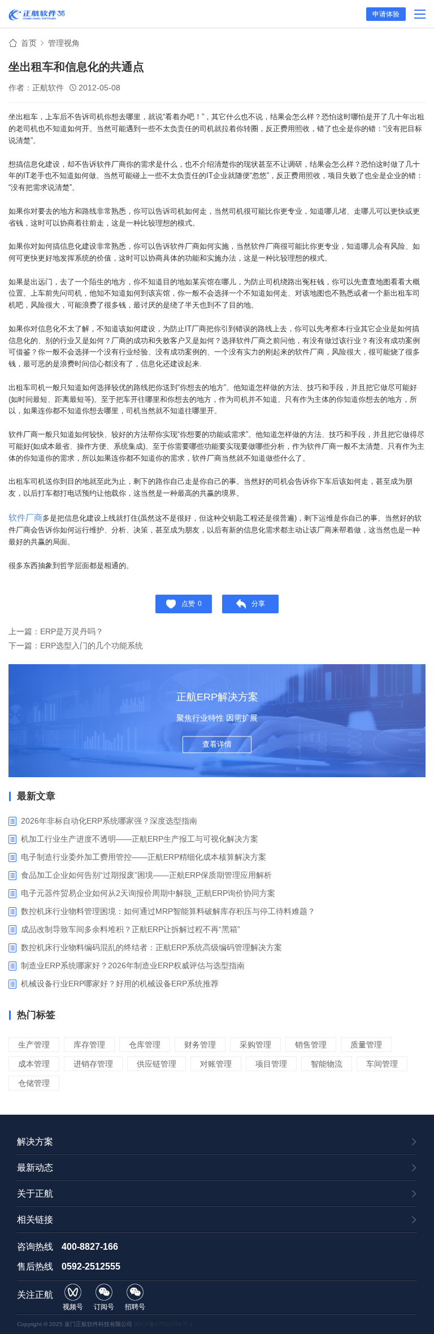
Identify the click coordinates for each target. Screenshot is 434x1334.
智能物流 (326, 1063)
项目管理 (271, 1063)
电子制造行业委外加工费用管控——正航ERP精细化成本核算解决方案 (143, 856)
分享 (258, 604)
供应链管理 (156, 1063)
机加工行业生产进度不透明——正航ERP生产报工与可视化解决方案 (139, 838)
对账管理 (216, 1063)
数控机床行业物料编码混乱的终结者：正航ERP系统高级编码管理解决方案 (151, 947)
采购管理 (255, 1044)
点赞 (191, 604)
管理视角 (64, 42)
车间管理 (382, 1063)
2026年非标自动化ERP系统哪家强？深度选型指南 (109, 820)
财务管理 (200, 1044)
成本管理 (34, 1063)
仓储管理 (34, 1083)
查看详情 (217, 744)
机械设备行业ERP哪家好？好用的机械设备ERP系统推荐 (120, 983)
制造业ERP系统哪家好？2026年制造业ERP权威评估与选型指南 (133, 965)
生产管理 (34, 1044)
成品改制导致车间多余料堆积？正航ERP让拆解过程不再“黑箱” (130, 929)
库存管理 (89, 1044)
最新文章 (36, 796)
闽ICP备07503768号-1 (163, 1324)
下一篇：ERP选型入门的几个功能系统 (75, 645)
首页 (29, 42)
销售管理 (311, 1044)
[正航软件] (36, 14)
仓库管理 (144, 1044)
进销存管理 (93, 1063)
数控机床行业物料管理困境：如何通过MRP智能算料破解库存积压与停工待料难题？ (168, 911)
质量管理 (366, 1044)
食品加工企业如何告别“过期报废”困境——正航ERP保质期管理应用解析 (146, 875)
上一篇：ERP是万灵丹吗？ (55, 631)
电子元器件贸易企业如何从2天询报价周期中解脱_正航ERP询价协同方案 (148, 893)
